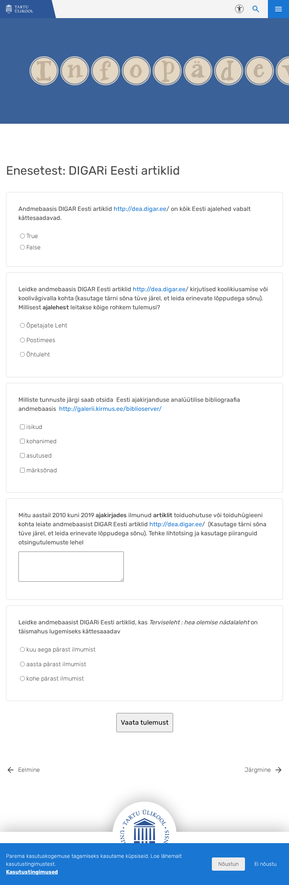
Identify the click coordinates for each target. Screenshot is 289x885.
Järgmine (258, 769)
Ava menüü (278, 9)
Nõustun (228, 864)
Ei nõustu (265, 864)
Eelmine (29, 769)
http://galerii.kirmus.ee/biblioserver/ (110, 408)
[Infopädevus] (19, 9)
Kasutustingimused (32, 872)
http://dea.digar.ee (140, 208)
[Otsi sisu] (256, 9)
